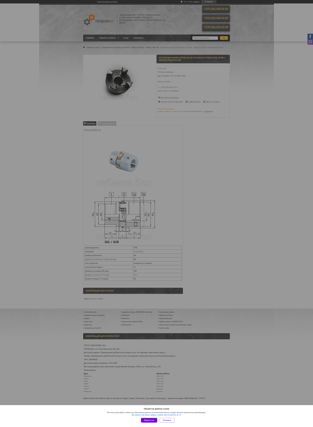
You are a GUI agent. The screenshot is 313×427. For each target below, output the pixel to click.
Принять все (149, 420)
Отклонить (167, 420)
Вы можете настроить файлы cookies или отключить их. (155, 415)
